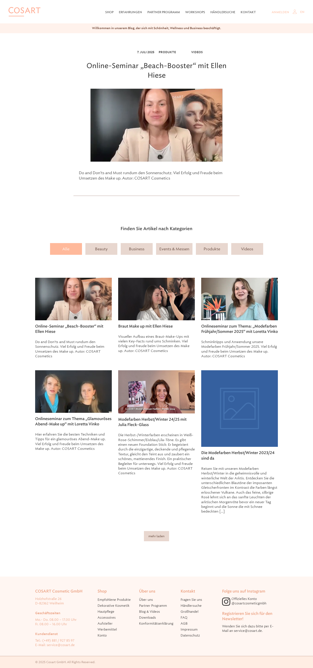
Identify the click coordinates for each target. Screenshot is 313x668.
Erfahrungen (130, 12)
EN (302, 12)
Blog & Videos (149, 612)
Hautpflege (106, 612)
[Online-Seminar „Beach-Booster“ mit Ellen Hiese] (156, 125)
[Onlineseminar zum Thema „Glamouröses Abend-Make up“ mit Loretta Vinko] (73, 391)
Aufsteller (105, 623)
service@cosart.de (61, 645)
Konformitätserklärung (156, 623)
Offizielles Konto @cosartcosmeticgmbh (248, 601)
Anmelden (280, 12)
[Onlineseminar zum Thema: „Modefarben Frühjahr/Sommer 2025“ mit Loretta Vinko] (239, 299)
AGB (184, 623)
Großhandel (189, 612)
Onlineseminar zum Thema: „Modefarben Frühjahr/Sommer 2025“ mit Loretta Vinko (239, 329)
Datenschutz (190, 635)
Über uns (146, 600)
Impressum (189, 629)
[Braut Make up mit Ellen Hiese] (156, 299)
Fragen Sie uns (191, 600)
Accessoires (107, 617)
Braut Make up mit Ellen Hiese (145, 326)
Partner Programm (153, 606)
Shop (109, 12)
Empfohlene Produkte (114, 600)
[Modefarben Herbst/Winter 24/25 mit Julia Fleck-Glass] (156, 391)
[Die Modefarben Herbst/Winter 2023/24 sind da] (239, 408)
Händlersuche (222, 12)
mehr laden (156, 536)
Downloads (147, 617)
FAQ (184, 617)
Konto (102, 635)
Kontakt (248, 12)
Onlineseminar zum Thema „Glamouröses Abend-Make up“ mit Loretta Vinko (73, 421)
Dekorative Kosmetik (113, 606)
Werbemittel (107, 629)
